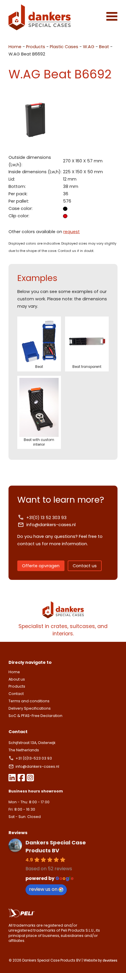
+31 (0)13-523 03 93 (34, 758)
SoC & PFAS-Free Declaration (35, 715)
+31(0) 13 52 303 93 (46, 518)
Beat (104, 47)
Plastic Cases (64, 47)
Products (35, 47)
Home (14, 47)
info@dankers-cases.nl (51, 525)
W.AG (88, 47)
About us (16, 679)
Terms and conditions (29, 700)
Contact (16, 693)
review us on (43, 889)
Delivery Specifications (29, 708)
